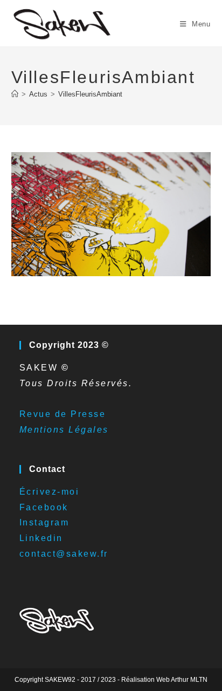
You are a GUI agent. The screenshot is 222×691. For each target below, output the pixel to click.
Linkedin (41, 538)
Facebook (43, 507)
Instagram (44, 522)
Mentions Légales (64, 429)
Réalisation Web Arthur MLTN (164, 679)
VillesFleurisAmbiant (90, 94)
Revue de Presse (62, 414)
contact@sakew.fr (63, 553)
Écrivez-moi (49, 491)
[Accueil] (14, 94)
